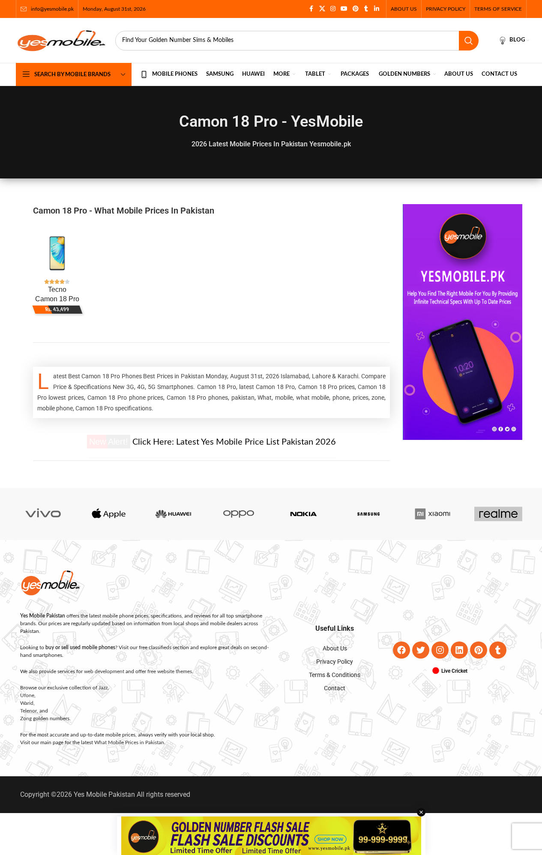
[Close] (395, 333)
